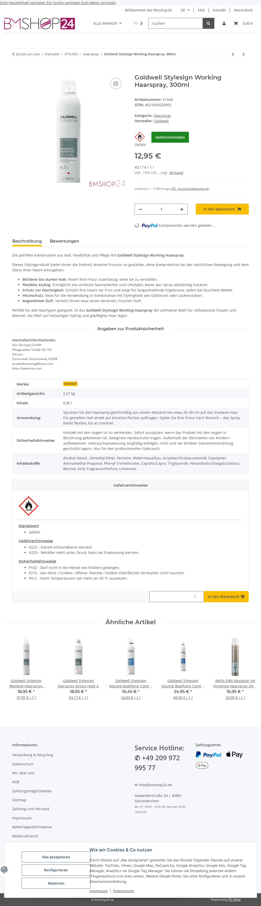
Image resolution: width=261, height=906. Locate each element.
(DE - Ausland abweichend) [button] (190, 188)
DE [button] (183, 10)
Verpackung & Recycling (32, 754)
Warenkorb (243, 10)
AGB (15, 781)
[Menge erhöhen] (181, 209)
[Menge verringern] (140, 209)
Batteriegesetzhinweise (32, 826)
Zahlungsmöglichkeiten (32, 791)
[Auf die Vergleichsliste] (115, 83)
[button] (224, 23)
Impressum (98, 891)
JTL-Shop (234, 899)
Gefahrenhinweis (170, 137)
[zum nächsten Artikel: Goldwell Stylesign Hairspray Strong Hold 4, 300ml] (233, 54)
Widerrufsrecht (25, 836)
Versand (176, 172)
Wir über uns (23, 772)
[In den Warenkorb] (16, 71)
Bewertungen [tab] (64, 241)
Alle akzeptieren (56, 857)
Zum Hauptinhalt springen (23, 2)
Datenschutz (123, 891)
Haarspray (162, 115)
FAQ (201, 10)
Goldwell (70, 383)
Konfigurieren (56, 870)
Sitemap (19, 799)
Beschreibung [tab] (27, 241)
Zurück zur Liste (28, 54)
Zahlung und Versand (30, 808)
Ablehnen (56, 883)
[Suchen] (208, 23)
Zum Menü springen (98, 2)
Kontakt (219, 10)
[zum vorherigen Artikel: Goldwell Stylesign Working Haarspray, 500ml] (243, 54)
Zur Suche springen (63, 2)
